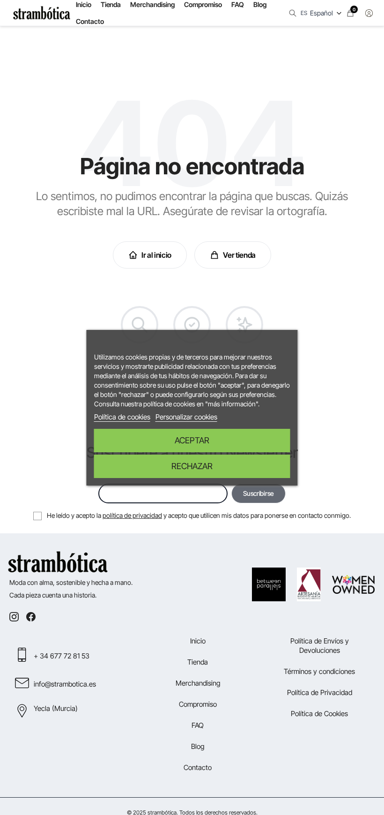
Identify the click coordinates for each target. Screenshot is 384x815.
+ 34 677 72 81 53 (61, 655)
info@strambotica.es (65, 684)
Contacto (90, 21)
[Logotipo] (41, 13)
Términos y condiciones (319, 671)
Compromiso (198, 704)
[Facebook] (31, 616)
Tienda (197, 662)
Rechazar (192, 466)
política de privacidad (132, 515)
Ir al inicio (156, 255)
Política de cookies (122, 416)
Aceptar (192, 440)
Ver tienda (239, 255)
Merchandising (198, 683)
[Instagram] (14, 616)
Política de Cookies (319, 713)
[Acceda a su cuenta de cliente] (369, 13)
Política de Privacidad (319, 692)
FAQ (198, 725)
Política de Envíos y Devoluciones (319, 645)
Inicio (198, 640)
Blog (197, 746)
